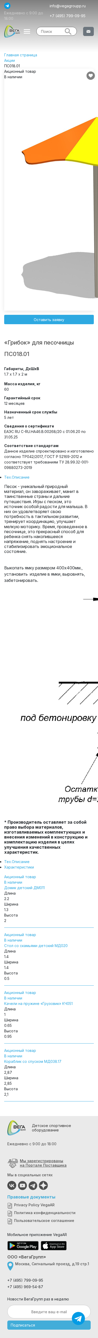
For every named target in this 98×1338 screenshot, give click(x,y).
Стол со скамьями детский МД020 (36, 945)
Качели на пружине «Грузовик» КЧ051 (38, 1003)
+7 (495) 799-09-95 (67, 16)
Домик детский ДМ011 (24, 887)
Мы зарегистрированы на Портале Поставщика (43, 1163)
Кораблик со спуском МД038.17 (32, 1061)
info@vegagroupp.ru (68, 6)
